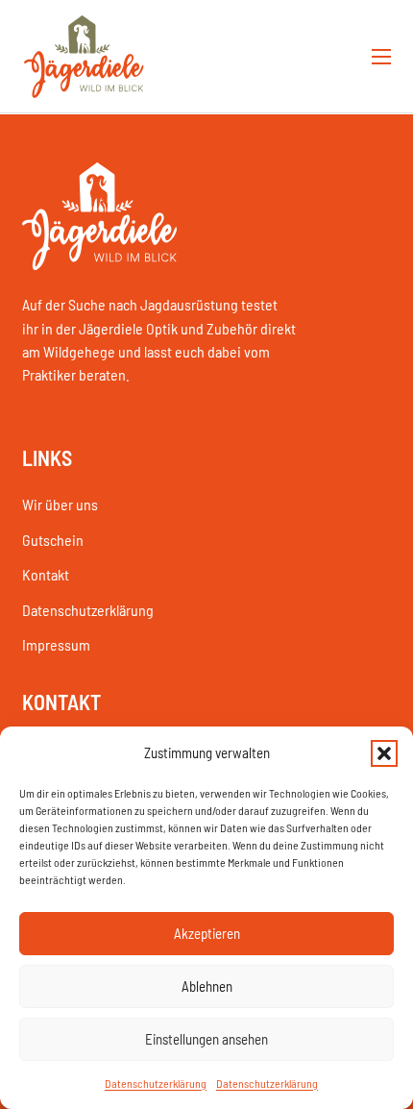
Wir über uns (60, 504)
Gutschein (53, 539)
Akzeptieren (207, 933)
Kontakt (45, 574)
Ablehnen (207, 986)
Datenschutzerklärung (155, 1083)
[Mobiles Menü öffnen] (381, 56)
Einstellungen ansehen (206, 1038)
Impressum (56, 644)
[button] (384, 753)
